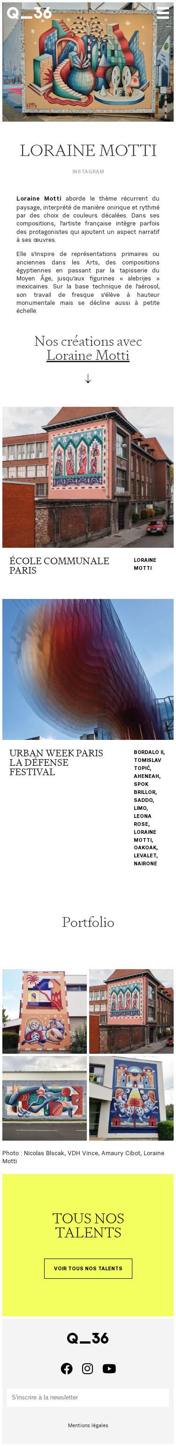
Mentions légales (88, 1425)
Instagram (88, 171)
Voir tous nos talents (88, 1268)
